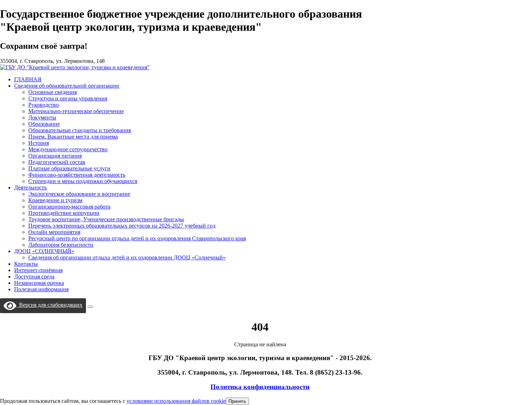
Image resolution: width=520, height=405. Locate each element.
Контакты (26, 264)
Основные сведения (52, 92)
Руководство (43, 105)
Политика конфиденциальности (260, 387)
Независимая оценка (39, 283)
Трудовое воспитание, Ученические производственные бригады (106, 219)
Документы (42, 118)
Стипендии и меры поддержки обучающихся (82, 181)
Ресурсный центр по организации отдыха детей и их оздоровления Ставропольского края (137, 238)
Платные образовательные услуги (69, 168)
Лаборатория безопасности (60, 245)
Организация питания (55, 156)
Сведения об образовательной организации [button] (66, 86)
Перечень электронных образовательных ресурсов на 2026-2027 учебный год (121, 226)
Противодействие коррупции (63, 213)
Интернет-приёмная (38, 270)
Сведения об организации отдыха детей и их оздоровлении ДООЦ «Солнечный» (127, 257)
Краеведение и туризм (55, 200)
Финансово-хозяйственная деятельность (76, 175)
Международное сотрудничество (68, 149)
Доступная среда (34, 277)
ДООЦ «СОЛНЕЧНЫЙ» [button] (44, 251)
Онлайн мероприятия (54, 232)
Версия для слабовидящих (49, 305)
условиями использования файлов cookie (176, 401)
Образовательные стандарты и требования (79, 130)
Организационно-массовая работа (69, 207)
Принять (237, 401)
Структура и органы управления (67, 98)
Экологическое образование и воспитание (79, 194)
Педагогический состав (56, 162)
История (38, 143)
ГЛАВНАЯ (27, 79)
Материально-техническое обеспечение (76, 111)
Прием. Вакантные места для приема (73, 137)
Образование (44, 124)
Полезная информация (41, 289)
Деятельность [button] (30, 187)
